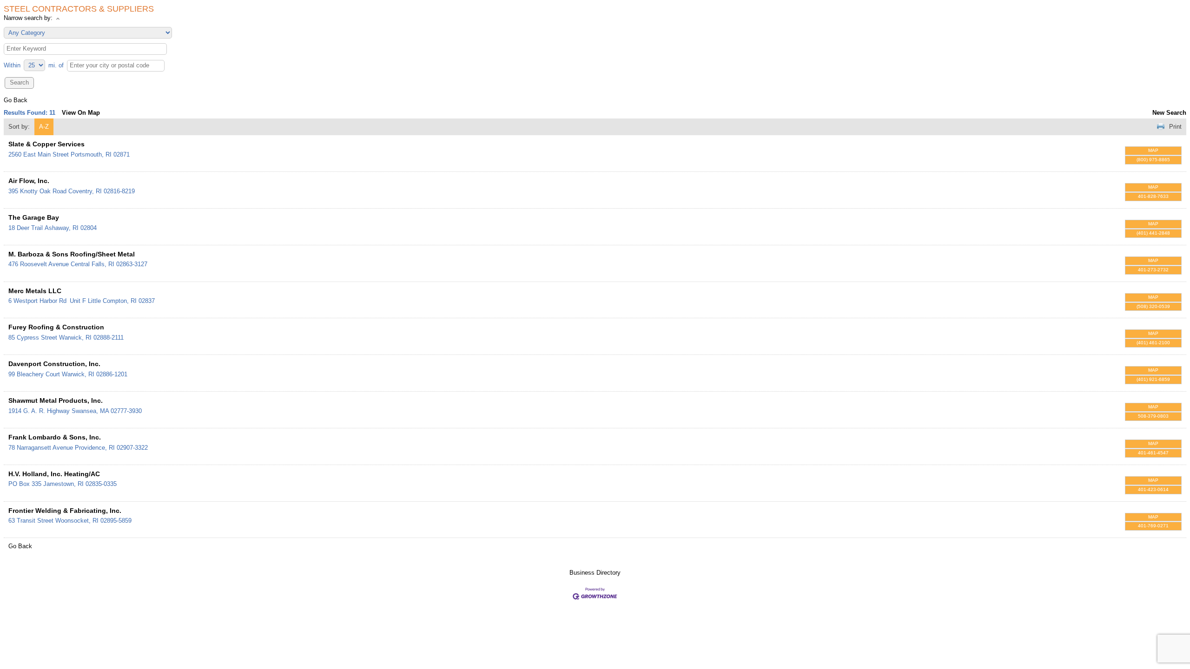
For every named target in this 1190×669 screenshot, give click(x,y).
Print (1175, 126)
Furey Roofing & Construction (56, 327)
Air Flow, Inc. (28, 180)
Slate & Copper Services (46, 144)
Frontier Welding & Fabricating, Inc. (64, 510)
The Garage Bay (33, 217)
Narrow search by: (28, 17)
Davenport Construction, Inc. (54, 363)
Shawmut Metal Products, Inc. (55, 400)
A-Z (44, 126)
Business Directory (595, 572)
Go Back (15, 100)
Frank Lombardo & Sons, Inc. (54, 437)
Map (1153, 150)
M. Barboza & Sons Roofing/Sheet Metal (71, 254)
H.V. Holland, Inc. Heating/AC (54, 474)
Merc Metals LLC (34, 291)
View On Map (81, 112)
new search (1169, 112)
